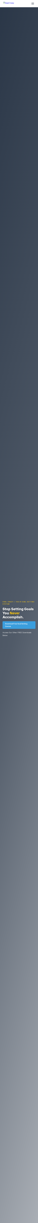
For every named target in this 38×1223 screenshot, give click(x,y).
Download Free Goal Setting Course (16, 625)
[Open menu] (33, 3)
